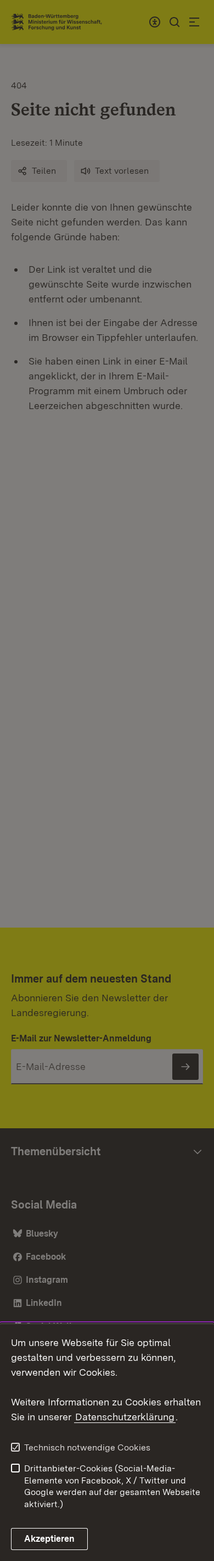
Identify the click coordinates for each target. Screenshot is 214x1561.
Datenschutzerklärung (124, 1416)
